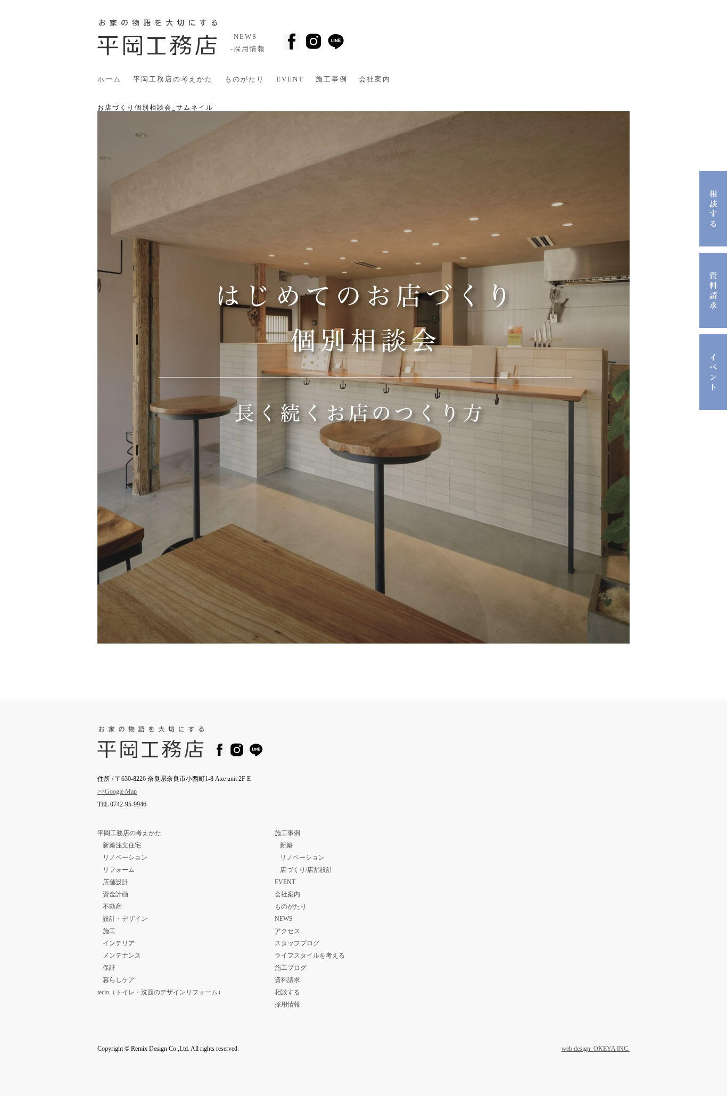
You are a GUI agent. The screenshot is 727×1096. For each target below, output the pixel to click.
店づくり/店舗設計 (306, 869)
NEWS (284, 918)
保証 (109, 967)
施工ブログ (291, 967)
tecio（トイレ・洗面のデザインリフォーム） (160, 992)
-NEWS (243, 36)
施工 (109, 931)
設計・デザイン (125, 918)
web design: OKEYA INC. (595, 1048)
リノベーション (125, 857)
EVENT (290, 79)
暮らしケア (119, 980)
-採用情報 (248, 49)
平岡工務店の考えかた (173, 79)
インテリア (119, 943)
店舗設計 (115, 882)
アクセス (287, 931)
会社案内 (375, 79)
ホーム (109, 79)
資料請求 (287, 980)
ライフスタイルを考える (310, 955)
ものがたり (245, 79)
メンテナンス (122, 955)
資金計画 (115, 894)
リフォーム (119, 869)
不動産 (112, 906)
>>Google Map (117, 791)
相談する (287, 992)
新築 (286, 845)
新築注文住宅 (122, 845)
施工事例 (332, 79)
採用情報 (287, 1004)
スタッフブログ (297, 943)
